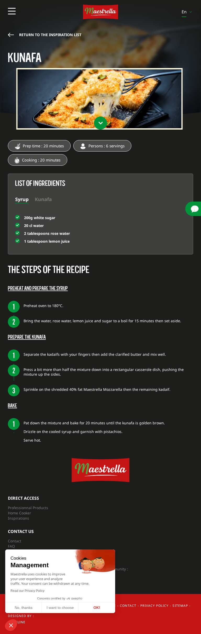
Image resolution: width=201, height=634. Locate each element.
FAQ (11, 546)
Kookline (16, 622)
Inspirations (18, 518)
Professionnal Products (28, 507)
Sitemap (180, 605)
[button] (11, 625)
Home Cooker (19, 512)
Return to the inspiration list (50, 35)
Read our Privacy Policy (27, 591)
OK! (96, 607)
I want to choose (60, 607)
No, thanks (23, 607)
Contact (14, 540)
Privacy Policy (154, 605)
